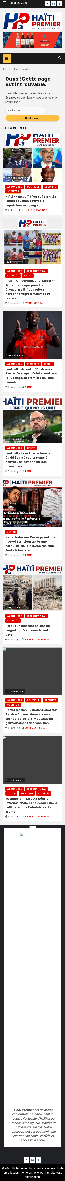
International (36, 271)
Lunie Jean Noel (38, 210)
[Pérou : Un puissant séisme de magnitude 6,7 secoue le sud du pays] (32, 587)
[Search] (59, 57)
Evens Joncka (34, 303)
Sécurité (50, 187)
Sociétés (13, 191)
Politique (33, 187)
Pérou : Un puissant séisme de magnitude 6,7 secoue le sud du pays (29, 630)
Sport (28, 275)
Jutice (11, 532)
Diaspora (33, 364)
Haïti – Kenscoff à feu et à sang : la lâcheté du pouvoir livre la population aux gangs (30, 201)
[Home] (7, 58)
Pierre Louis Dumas (37, 639)
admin (29, 387)
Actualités (14, 187)
